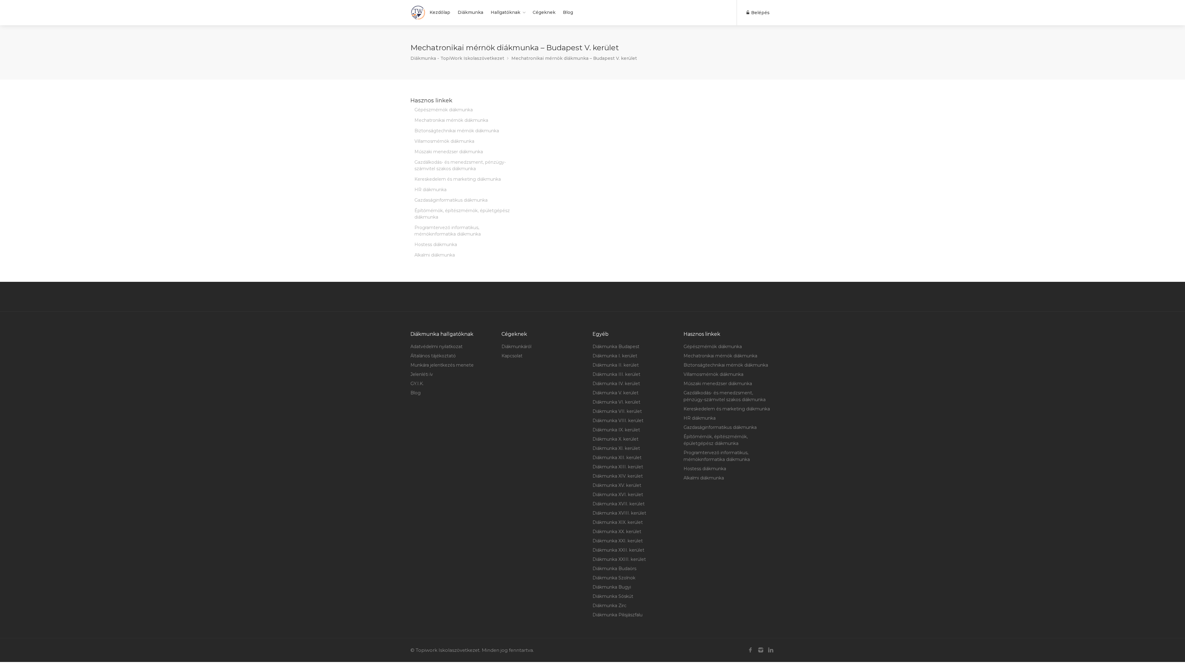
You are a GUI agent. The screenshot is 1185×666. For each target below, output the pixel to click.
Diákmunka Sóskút (612, 596)
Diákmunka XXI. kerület (617, 541)
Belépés (760, 12)
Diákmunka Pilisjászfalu (617, 615)
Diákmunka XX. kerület (616, 531)
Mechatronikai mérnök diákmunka (451, 120)
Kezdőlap (440, 12)
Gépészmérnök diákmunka (443, 110)
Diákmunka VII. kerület (617, 411)
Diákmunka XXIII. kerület (619, 559)
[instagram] (760, 650)
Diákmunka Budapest (615, 346)
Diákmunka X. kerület (615, 439)
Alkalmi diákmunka (434, 255)
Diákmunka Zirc (609, 605)
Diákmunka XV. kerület (616, 485)
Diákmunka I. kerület (614, 356)
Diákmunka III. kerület (616, 374)
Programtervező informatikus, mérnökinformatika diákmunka (447, 231)
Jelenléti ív (421, 374)
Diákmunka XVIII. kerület (619, 513)
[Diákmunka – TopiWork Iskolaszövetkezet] (418, 12)
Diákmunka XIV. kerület (617, 476)
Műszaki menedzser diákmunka (448, 151)
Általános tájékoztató (433, 356)
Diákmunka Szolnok (613, 578)
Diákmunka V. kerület (615, 393)
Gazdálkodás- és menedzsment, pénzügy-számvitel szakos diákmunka (460, 165)
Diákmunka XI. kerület (616, 448)
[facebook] (750, 650)
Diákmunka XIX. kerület (617, 522)
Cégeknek (544, 12)
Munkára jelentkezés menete (442, 365)
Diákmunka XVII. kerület (618, 504)
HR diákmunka (430, 189)
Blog (568, 12)
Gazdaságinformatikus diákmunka (451, 200)
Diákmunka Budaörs (614, 568)
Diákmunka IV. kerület (616, 383)
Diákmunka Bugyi (611, 587)
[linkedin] (771, 650)
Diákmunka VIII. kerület (617, 420)
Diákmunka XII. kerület (617, 457)
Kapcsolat (511, 356)
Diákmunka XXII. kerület (618, 550)
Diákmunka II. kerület (615, 365)
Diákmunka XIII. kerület (617, 467)
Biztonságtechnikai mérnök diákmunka (456, 131)
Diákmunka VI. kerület (616, 402)
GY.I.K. (417, 383)
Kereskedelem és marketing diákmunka (457, 179)
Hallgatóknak (505, 12)
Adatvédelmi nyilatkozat (436, 346)
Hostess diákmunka (435, 244)
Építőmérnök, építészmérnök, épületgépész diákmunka (462, 214)
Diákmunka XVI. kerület (617, 494)
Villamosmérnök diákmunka (444, 141)
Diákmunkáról (516, 346)
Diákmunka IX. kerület (616, 430)
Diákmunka (470, 12)
